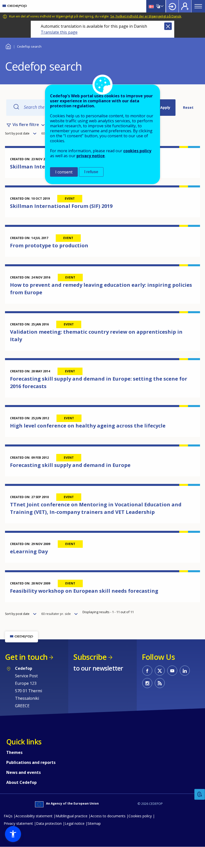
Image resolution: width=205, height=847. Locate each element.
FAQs (8, 816)
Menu (198, 6)
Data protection (49, 823)
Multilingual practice (72, 816)
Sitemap (94, 823)
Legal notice (74, 823)
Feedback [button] (199, 794)
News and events (23, 772)
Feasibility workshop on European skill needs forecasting (84, 590)
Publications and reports (31, 762)
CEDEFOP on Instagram (147, 683)
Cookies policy (140, 816)
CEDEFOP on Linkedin (185, 671)
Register (185, 6)
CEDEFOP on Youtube (172, 671)
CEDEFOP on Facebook (147, 671)
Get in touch (26, 657)
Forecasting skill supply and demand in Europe (70, 465)
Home (8, 46)
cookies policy (137, 150)
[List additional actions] (162, 6)
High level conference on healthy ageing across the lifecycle (88, 425)
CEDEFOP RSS (160, 683)
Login (172, 6)
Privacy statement (18, 823)
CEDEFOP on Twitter (160, 671)
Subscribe (89, 657)
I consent (63, 172)
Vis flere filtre (25, 124)
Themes (14, 752)
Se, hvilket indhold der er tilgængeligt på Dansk (145, 16)
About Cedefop (21, 782)
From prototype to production (49, 245)
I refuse (91, 172)
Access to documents (108, 816)
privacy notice (90, 155)
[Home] (14, 6)
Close (168, 26)
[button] (13, 834)
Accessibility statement (34, 816)
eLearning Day (29, 551)
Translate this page (59, 32)
